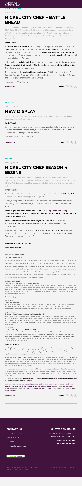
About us (9, 102)
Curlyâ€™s (29, 380)
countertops (55, 30)
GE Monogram (47, 384)
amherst (8, 27)
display (45, 116)
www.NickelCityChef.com (28, 236)
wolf (6, 186)
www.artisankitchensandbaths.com (19, 137)
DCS (6, 33)
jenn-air (65, 180)
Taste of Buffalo (46, 388)
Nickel (45, 183)
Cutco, (55, 384)
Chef (7, 30)
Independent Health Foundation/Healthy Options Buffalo (43, 386)
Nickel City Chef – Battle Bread (35, 20)
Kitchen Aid (10, 183)
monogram (18, 36)
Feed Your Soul (44, 33)
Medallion (9, 36)
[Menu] (74, 4)
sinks (7, 39)
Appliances (26, 27)
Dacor (71, 30)
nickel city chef (30, 36)
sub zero (22, 119)
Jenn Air (28, 384)
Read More (10, 86)
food (52, 33)
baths (45, 27)
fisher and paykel (42, 180)
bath (40, 27)
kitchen (66, 33)
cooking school (44, 30)
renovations (59, 36)
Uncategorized (13, 8)
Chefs (12, 30)
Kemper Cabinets (10, 390)
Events (8, 158)
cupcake (64, 30)
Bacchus (56, 378)
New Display (20, 111)
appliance (17, 27)
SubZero (35, 384)
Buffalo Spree (69, 388)
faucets (34, 33)
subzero (65, 183)
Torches (74, 378)
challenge (71, 27)
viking (12, 39)
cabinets (58, 27)
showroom (69, 36)
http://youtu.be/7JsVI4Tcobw (16, 82)
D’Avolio (20, 386)
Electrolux (20, 33)
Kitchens (59, 116)
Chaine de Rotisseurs (34, 388)
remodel (40, 36)
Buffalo (51, 27)
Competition (24, 30)
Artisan (34, 27)
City (16, 30)
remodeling (49, 36)
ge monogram (55, 180)
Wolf (40, 384)
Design (12, 33)
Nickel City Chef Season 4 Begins (36, 170)
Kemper (58, 33)
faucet (27, 33)
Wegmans (60, 384)
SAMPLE (39, 378)
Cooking (33, 30)
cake (64, 27)
